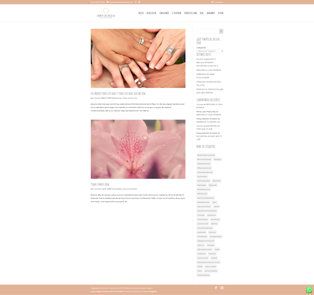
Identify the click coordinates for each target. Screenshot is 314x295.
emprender (201, 232)
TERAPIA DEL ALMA (190, 13)
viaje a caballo (210, 266)
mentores (212, 254)
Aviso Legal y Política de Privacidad (107, 291)
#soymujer (213, 185)
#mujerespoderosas (204, 172)
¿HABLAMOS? (211, 13)
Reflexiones (117, 98)
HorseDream (202, 236)
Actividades (117, 189)
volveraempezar (203, 275)
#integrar (217, 159)
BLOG (202, 13)
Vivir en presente (211, 271)
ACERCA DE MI (151, 13)
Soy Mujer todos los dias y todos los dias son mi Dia (118, 93)
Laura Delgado (150, 291)
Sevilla (199, 266)
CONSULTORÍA (164, 13)
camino (216, 206)
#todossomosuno (203, 189)
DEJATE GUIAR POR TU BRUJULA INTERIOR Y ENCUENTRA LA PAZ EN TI (207, 62)
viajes (199, 271)
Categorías (201, 47)
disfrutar (214, 224)
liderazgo (210, 245)
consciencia (215, 219)
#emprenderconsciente (206, 155)
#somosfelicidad (203, 181)
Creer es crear (202, 224)
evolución (212, 232)
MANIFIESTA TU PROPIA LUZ (208, 122)
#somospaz (201, 185)
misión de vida (202, 258)
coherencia (211, 215)
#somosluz (217, 181)
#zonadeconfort (203, 202)
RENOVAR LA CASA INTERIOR (208, 70)
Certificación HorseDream (207, 211)
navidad (214, 258)
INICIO (141, 13)
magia (217, 249)
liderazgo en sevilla (204, 249)
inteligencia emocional (205, 241)
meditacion (201, 254)
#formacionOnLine (204, 159)
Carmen (97, 98)
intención (200, 245)
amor (214, 202)
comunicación (202, 219)
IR (221, 31)
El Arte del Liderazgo (205, 228)
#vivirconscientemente (205, 198)
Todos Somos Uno (129, 98)
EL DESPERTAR (176, 13)
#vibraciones (202, 194)
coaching (200, 215)
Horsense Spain (216, 236)
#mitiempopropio (203, 164)
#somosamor (202, 176)
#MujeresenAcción (204, 168)
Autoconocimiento (129, 189)
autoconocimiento (204, 206)
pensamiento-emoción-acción (208, 262)
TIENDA (220, 13)
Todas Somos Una (100, 184)
